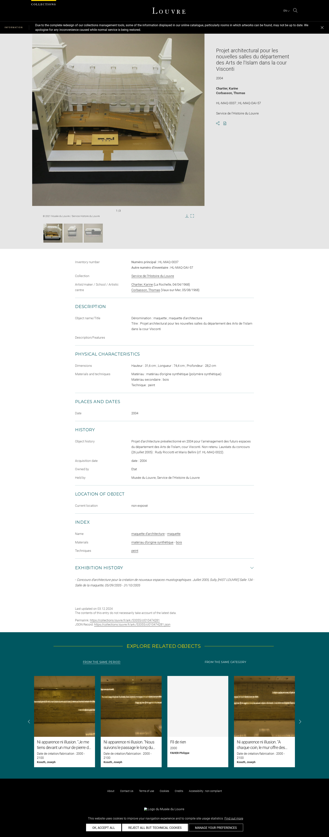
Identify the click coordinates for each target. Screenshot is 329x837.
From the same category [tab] (225, 662)
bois (179, 542)
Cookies (164, 791)
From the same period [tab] (102, 662)
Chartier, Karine (227, 88)
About (110, 791)
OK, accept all (103, 828)
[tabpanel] (164, 722)
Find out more (233, 818)
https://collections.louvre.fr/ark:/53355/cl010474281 (125, 620)
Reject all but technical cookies (155, 828)
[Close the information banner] (322, 27)
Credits (179, 791)
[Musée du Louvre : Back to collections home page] (168, 11)
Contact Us (126, 791)
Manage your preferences (216, 828)
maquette (173, 534)
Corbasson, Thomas (230, 93)
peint (134, 551)
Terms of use (146, 791)
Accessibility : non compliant (205, 791)
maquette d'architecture (148, 534)
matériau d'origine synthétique (152, 542)
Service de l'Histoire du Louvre (152, 276)
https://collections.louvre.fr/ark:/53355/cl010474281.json (132, 624)
